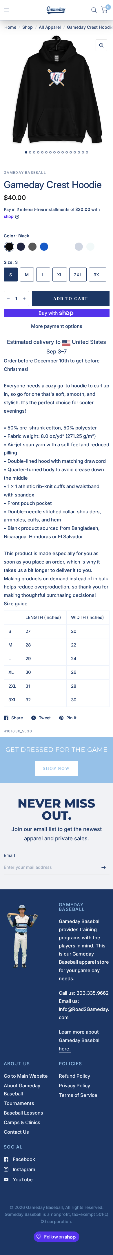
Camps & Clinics (22, 1122)
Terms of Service (78, 1095)
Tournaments (19, 1103)
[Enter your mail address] (104, 867)
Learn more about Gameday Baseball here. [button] (80, 1040)
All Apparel (50, 27)
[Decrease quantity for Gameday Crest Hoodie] (8, 298)
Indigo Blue (55, 246)
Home (10, 27)
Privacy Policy (74, 1085)
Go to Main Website (26, 1076)
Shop (27, 27)
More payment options (56, 326)
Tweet (45, 718)
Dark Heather (32, 246)
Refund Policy (74, 1076)
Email (9, 855)
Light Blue (78, 246)
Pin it (71, 718)
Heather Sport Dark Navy (67, 246)
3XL (98, 274)
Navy (20, 246)
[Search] (94, 10)
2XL (78, 274)
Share (17, 718)
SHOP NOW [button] (56, 768)
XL (60, 274)
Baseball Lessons (23, 1113)
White (90, 246)
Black (9, 246)
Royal (44, 246)
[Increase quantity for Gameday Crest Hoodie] (24, 298)
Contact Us (16, 1132)
